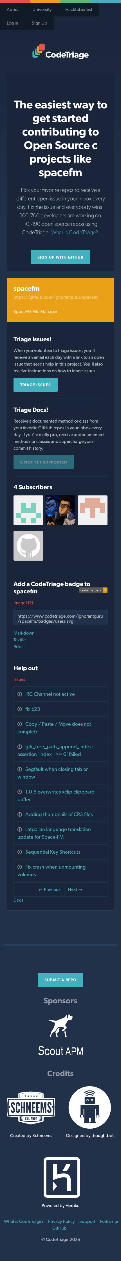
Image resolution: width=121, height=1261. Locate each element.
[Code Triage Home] (60, 51)
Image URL (24, 603)
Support (87, 1221)
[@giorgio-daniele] (28, 559)
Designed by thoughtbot (90, 1135)
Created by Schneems (31, 1135)
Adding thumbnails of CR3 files (59, 814)
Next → (75, 889)
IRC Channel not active (50, 694)
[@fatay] (60, 523)
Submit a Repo (60, 980)
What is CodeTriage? (74, 232)
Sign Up (39, 23)
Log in (12, 23)
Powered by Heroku (61, 1205)
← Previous (49, 889)
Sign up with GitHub (60, 257)
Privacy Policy (61, 1221)
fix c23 (32, 709)
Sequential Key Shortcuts (52, 852)
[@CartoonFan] (28, 523)
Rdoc (19, 646)
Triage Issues (35, 385)
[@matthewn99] (92, 523)
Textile (20, 639)
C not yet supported (43, 462)
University (42, 9)
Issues (19, 679)
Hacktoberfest (78, 9)
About (13, 9)
